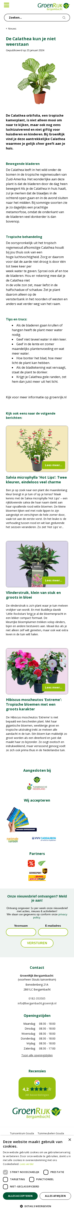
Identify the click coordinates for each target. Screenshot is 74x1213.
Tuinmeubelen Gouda (51, 1133)
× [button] (69, 1139)
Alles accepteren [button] (20, 1196)
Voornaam (21, 925)
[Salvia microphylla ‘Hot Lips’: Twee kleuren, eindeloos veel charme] (37, 449)
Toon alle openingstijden (37, 1055)
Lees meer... (53, 465)
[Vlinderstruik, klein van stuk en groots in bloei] (37, 564)
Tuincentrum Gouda (22, 1133)
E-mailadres (53, 925)
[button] (37, 1206)
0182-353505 (37, 998)
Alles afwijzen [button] (55, 1196)
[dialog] (37, 1174)
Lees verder (27, 1164)
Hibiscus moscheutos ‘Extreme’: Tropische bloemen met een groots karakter (34, 704)
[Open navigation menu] (6, 5)
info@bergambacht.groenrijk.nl (37, 1003)
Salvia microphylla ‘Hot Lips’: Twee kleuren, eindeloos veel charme (36, 479)
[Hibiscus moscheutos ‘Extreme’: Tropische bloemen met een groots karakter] (37, 671)
